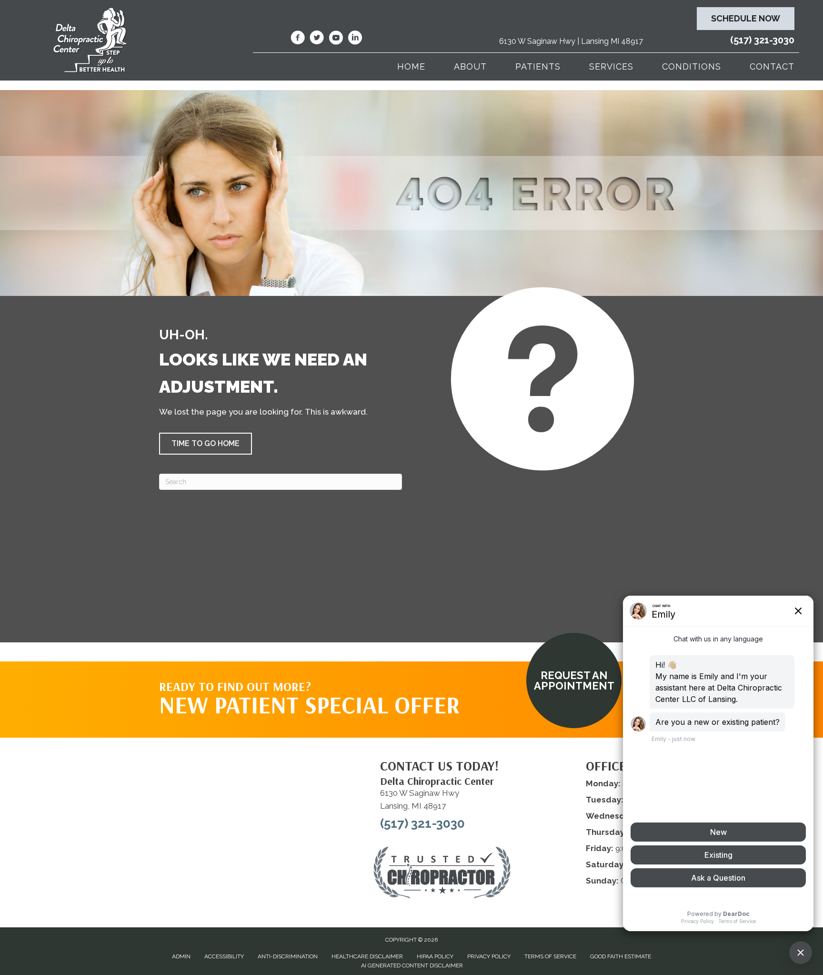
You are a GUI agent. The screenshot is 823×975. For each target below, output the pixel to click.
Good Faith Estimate (620, 956)
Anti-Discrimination (288, 956)
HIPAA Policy (435, 956)
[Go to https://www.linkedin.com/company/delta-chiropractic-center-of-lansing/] (355, 39)
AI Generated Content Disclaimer (412, 965)
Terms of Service (550, 956)
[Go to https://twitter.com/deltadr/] (317, 39)
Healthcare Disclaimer (367, 956)
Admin (181, 956)
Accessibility (224, 956)
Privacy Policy (489, 956)
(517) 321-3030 (762, 40)
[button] (205, 444)
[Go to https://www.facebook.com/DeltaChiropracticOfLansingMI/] (298, 39)
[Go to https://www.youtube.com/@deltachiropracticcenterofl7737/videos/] (336, 39)
